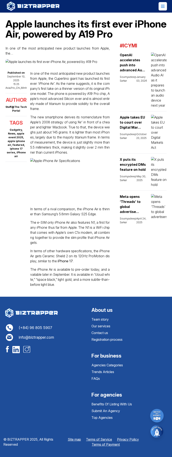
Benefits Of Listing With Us (111, 404)
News (11, 133)
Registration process (106, 339)
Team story (100, 319)
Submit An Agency (105, 411)
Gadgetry (16, 129)
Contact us (99, 333)
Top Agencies (102, 417)
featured (18, 144)
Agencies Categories (107, 365)
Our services (100, 326)
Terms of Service (99, 439)
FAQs (95, 378)
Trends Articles (102, 372)
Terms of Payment (106, 444)
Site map (74, 439)
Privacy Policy (128, 439)
